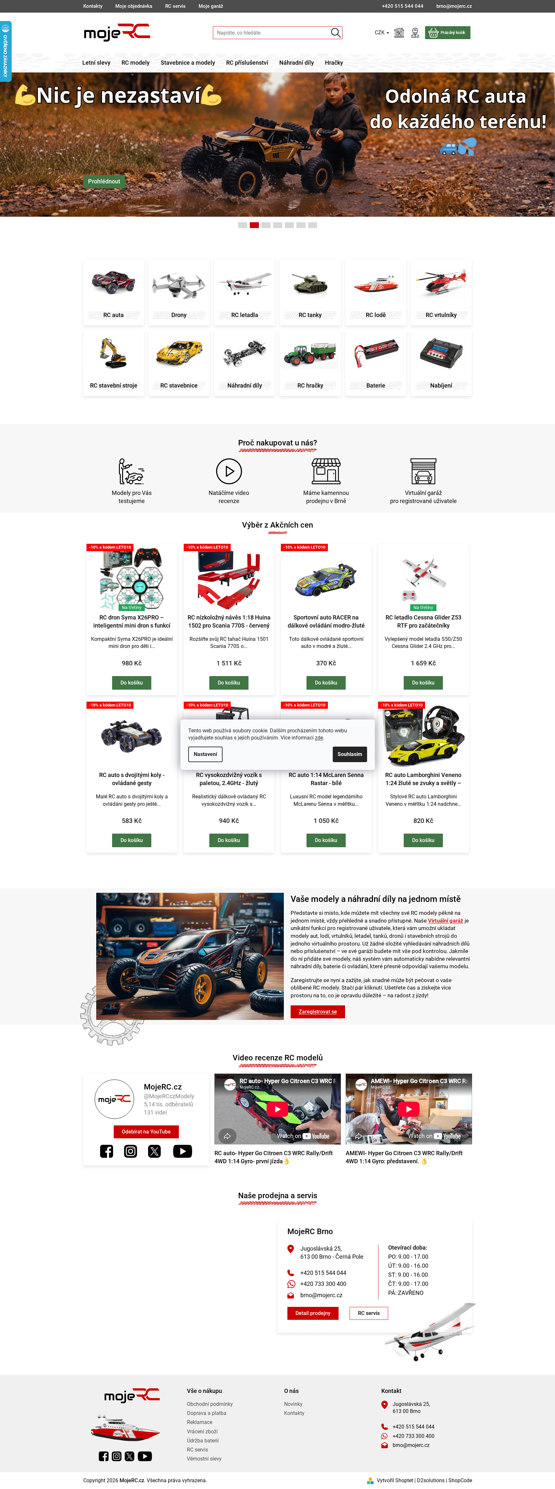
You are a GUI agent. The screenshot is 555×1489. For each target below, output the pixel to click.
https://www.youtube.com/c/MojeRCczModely (182, 1151)
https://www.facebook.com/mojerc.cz (106, 1151)
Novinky (293, 1404)
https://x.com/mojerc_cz (154, 1151)
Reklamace (199, 1422)
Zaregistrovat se (318, 1012)
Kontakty (92, 6)
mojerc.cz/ (130, 1151)
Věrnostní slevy (204, 1459)
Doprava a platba (206, 1413)
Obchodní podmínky (210, 1404)
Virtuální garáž (445, 920)
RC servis (175, 6)
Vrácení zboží (202, 1432)
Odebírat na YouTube (146, 1132)
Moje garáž (211, 6)
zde (319, 738)
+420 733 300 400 (323, 1283)
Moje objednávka (133, 6)
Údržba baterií (203, 1441)
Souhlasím (350, 754)
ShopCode (460, 1480)
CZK (380, 32)
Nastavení (205, 754)
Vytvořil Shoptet (395, 1480)
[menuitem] (96, 62)
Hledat (336, 32)
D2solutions (431, 1480)
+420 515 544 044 (323, 1272)
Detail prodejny (312, 1313)
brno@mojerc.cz (321, 1295)
